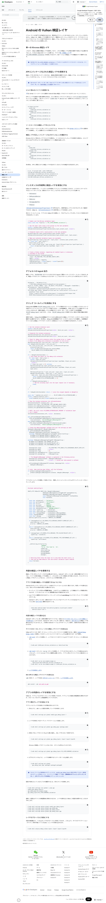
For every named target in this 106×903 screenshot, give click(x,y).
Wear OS (53, 870)
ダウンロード (11, 10)
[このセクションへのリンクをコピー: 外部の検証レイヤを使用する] (51, 571)
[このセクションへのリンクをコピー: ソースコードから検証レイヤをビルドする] (56, 125)
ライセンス (33, 895)
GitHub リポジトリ (75, 128)
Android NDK (81, 879)
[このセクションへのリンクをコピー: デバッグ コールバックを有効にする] (57, 303)
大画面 (52, 867)
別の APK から (76, 621)
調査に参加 (95, 877)
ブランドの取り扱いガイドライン (46, 895)
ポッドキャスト (26, 883)
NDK (3, 6)
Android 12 (67, 880)
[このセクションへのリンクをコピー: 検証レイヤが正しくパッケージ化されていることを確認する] (69, 135)
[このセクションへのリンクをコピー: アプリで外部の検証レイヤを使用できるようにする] (63, 582)
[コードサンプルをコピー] (87, 219)
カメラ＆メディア (41, 875)
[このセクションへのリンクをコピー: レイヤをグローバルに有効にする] (50, 818)
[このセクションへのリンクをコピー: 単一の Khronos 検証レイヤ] (50, 48)
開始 (99, 20)
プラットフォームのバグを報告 (98, 868)
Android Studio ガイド (83, 869)
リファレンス (39, 10)
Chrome (49, 890)
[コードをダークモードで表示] (87, 105)
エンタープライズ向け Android (28, 870)
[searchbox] (10, 15)
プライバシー (40, 877)
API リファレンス (82, 874)
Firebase (56, 890)
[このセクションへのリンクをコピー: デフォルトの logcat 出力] (49, 271)
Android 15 (67, 872)
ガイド (30, 10)
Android (25, 867)
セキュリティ (26, 874)
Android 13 (67, 877)
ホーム (27, 24)
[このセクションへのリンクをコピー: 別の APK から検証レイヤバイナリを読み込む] (55, 675)
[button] (10, 43)
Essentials (19, 2)
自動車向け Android (55, 875)
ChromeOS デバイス (56, 872)
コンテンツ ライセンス (49, 839)
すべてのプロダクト (81, 890)
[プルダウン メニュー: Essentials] (24, 2)
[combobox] (63, 1)
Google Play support (97, 875)
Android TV (53, 877)
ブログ (24, 881)
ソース (24, 876)
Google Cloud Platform (67, 890)
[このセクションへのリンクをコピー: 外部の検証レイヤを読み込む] (47, 616)
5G (37, 880)
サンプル (21, 10)
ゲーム (38, 867)
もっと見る (39, 2)
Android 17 (67, 867)
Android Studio (93, 2)
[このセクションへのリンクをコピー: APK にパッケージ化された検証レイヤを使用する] (68, 72)
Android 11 (67, 882)
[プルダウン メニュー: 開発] (32, 2)
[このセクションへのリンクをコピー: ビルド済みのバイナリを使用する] (50, 90)
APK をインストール (48, 678)
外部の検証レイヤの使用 (46, 84)
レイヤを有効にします (35, 670)
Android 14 (67, 875)
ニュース (25, 878)
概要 (3, 10)
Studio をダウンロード (83, 876)
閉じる (91, 20)
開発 (29, 2)
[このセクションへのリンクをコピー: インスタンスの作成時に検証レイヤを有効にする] (68, 185)
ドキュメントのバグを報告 (98, 872)
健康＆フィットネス (41, 872)
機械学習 (39, 870)
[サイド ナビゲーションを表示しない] (18, 900)
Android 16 (67, 870)
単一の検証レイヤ (65, 53)
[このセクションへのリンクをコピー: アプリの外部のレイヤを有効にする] (57, 693)
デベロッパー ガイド (83, 871)
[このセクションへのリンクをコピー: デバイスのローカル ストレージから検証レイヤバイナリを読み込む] (69, 629)
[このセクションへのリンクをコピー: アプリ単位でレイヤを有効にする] (50, 702)
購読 (88, 899)
